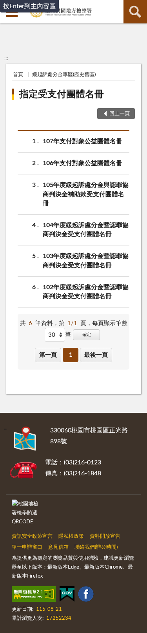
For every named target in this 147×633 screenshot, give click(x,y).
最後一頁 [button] (96, 355)
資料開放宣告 (105, 536)
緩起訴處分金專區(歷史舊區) (64, 74)
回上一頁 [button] (119, 113)
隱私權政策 (71, 536)
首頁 (18, 74)
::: (6, 58)
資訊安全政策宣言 (32, 536)
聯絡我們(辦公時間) (96, 547)
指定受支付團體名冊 (61, 94)
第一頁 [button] (48, 355)
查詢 (135, 11)
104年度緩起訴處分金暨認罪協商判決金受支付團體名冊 (86, 229)
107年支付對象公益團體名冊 (82, 141)
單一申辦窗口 (27, 547)
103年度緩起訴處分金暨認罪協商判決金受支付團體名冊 (86, 260)
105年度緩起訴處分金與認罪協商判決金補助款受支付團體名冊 (86, 194)
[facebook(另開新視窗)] (86, 595)
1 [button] (71, 355)
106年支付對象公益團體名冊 (82, 163)
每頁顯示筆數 (109, 323)
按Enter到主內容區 (29, 6)
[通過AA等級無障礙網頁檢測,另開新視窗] (34, 595)
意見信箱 (58, 547)
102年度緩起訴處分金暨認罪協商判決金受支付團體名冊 (86, 291)
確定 (86, 335)
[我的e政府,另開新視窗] (67, 595)
